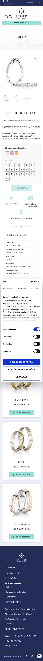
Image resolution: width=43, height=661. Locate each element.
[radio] (7, 153)
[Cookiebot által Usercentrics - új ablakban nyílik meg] (30, 282)
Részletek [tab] (22, 289)
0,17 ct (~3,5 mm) (13, 245)
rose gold (15, 252)
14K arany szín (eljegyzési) (15, 148)
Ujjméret (8, 160)
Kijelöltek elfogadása (21, 370)
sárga (20, 252)
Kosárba (21, 188)
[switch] (36, 337)
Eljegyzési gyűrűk (15, 120)
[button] (38, 16)
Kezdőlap (6, 120)
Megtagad (21, 377)
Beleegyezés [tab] (8, 289)
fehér (9, 252)
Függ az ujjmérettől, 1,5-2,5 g (17, 273)
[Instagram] (7, 1)
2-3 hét (9, 259)
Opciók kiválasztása (21, 412)
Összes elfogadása (21, 362)
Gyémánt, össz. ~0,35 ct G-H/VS (18, 266)
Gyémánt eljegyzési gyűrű (28, 120)
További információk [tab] (17, 235)
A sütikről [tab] (35, 289)
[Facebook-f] (3, 1)
